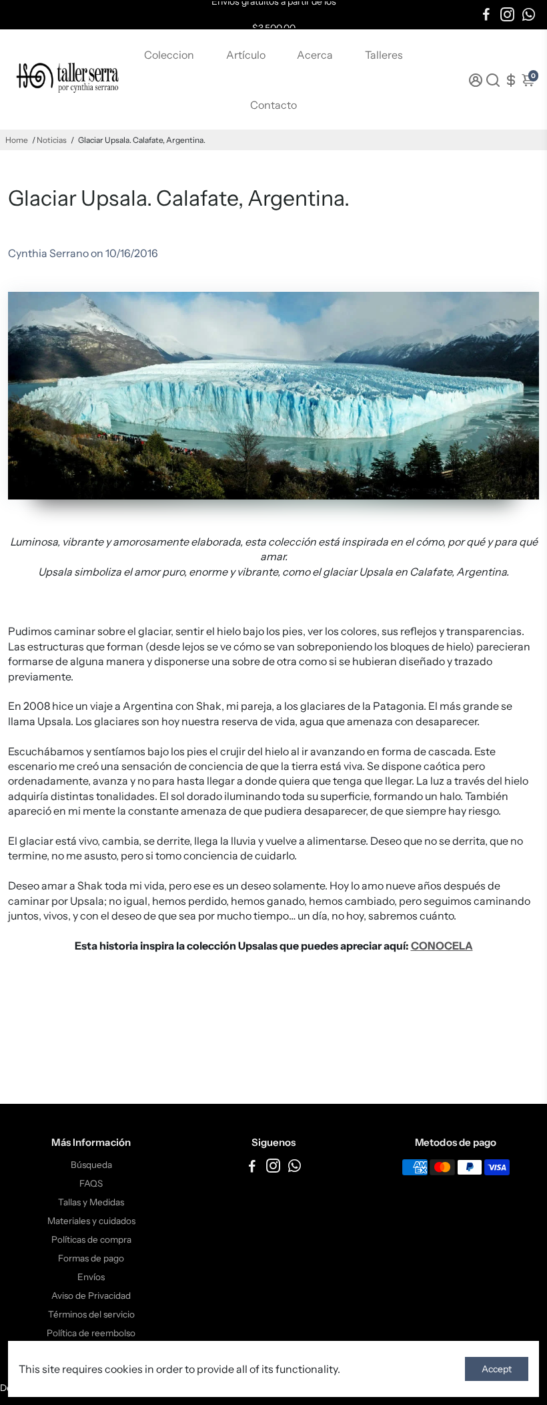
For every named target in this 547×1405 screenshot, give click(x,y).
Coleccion (169, 54)
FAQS (91, 1183)
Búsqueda (91, 1164)
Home (16, 140)
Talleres (384, 54)
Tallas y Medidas (91, 1202)
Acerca (315, 54)
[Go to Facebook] (486, 14)
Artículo (245, 54)
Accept (497, 1369)
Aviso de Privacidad (91, 1295)
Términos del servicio (91, 1314)
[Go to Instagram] (507, 14)
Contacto (273, 105)
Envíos (91, 1276)
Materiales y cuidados (91, 1220)
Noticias (52, 140)
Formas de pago (91, 1258)
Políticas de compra (91, 1239)
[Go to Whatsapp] (528, 14)
